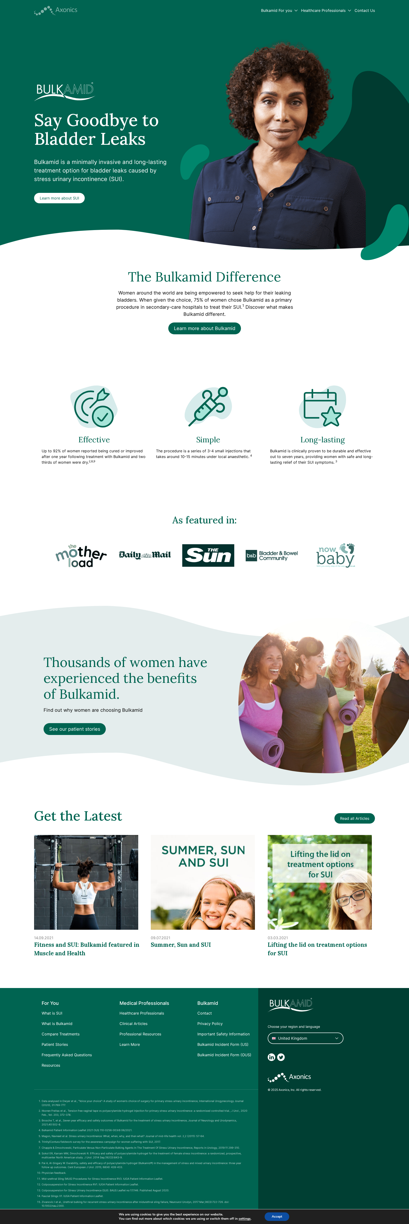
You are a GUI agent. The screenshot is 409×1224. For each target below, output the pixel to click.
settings (245, 1219)
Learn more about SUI (59, 198)
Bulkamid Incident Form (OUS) (224, 1054)
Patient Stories (55, 1044)
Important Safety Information (223, 1034)
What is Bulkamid (57, 1023)
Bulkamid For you (276, 10)
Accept (277, 1216)
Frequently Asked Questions (67, 1054)
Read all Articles (354, 818)
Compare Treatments (61, 1034)
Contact (204, 1013)
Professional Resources (140, 1034)
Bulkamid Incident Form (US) (223, 1044)
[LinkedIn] (271, 1057)
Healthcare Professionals (323, 10)
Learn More (130, 1044)
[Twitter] (281, 1057)
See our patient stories (74, 729)
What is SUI (52, 1013)
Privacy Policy (210, 1023)
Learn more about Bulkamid (204, 328)
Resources (51, 1065)
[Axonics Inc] (55, 10)
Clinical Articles (133, 1023)
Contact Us (365, 10)
